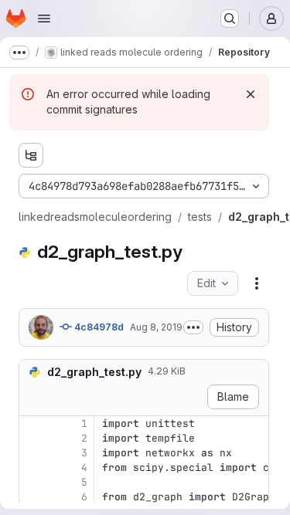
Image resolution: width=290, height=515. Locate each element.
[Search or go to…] (229, 18)
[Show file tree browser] (31, 155)
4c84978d (98, 327)
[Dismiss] (250, 94)
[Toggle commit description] (193, 327)
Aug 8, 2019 (156, 327)
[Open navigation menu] (44, 18)
